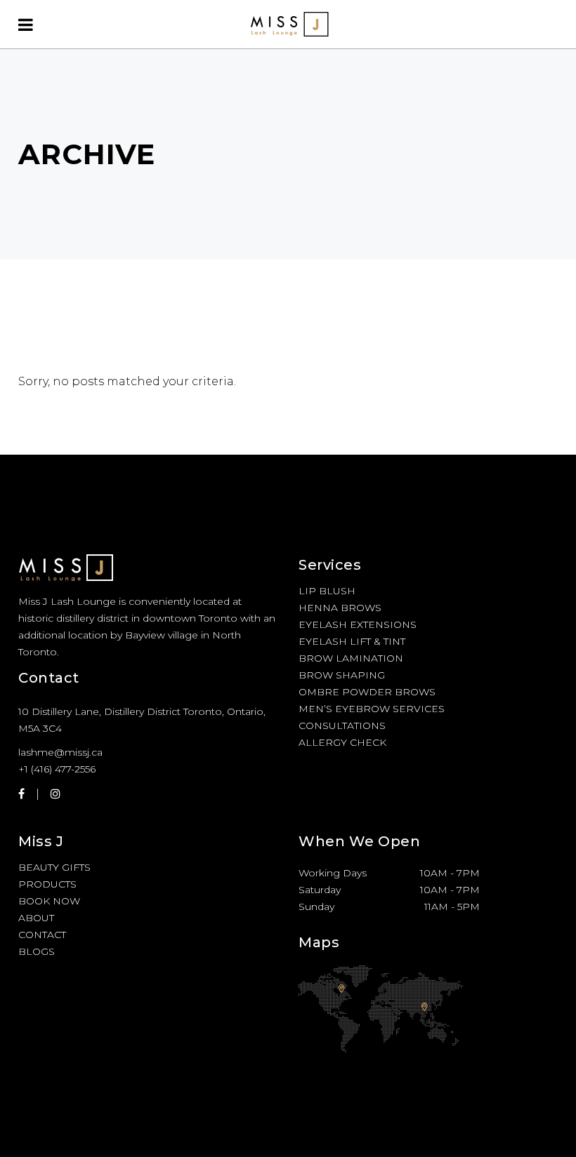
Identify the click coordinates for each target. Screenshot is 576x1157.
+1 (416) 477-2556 (57, 769)
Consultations (342, 725)
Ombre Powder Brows (367, 691)
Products (47, 884)
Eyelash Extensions (358, 624)
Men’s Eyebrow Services (372, 708)
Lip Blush (327, 590)
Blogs (36, 951)
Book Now (49, 901)
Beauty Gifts (54, 867)
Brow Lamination (351, 658)
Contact (42, 934)
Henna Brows (340, 607)
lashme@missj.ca (60, 752)
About (36, 917)
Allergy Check (342, 742)
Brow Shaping (342, 675)
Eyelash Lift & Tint (352, 641)
